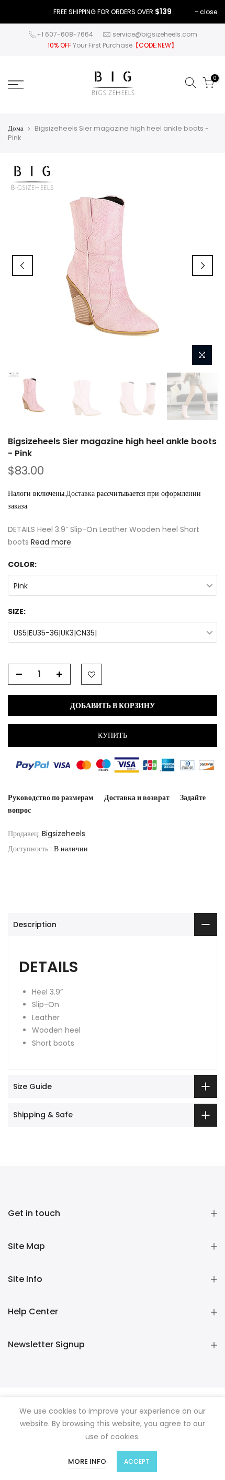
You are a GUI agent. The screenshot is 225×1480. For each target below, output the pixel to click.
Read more (51, 542)
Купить (112, 735)
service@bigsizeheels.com (155, 34)
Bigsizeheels (63, 833)
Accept (137, 1461)
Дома (16, 128)
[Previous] (22, 265)
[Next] (202, 265)
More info (87, 1461)
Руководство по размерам (51, 797)
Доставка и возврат (137, 797)
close (208, 11)
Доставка (80, 493)
